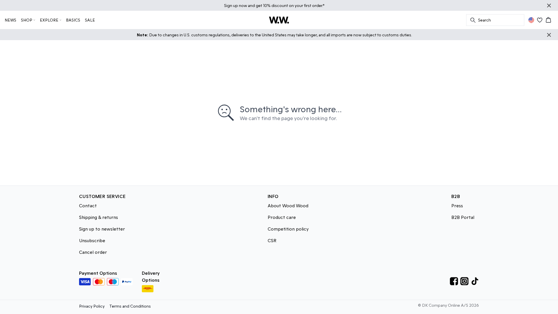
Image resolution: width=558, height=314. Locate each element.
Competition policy (288, 228)
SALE (90, 19)
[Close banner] (549, 5)
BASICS (73, 19)
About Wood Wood (288, 205)
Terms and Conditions (130, 306)
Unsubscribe (92, 240)
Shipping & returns (98, 217)
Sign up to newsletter (102, 228)
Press (457, 205)
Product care (282, 217)
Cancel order (93, 252)
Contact (88, 205)
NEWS (10, 19)
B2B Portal (462, 217)
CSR (272, 240)
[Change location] (531, 20)
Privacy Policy (92, 306)
